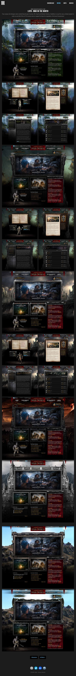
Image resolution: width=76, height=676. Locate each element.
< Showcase (34, 657)
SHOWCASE (50, 3)
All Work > (42, 657)
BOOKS (71, 3)
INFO (64, 3)
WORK (59, 3)
